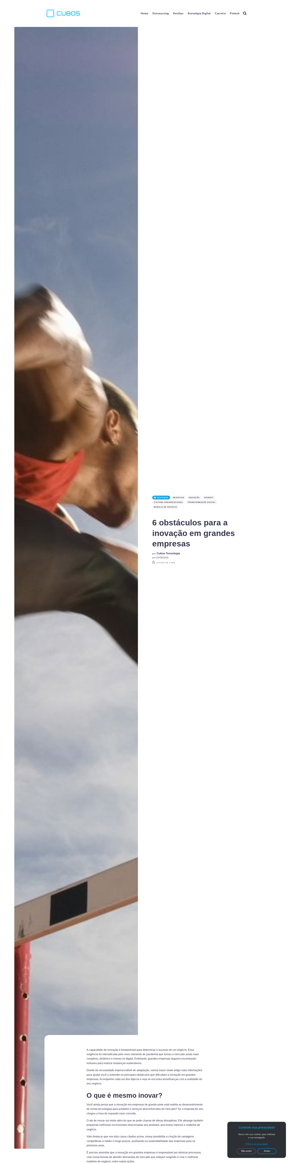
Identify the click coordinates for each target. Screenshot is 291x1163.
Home (144, 13)
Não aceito (246, 1151)
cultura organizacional (168, 502)
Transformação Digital (202, 502)
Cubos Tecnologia (168, 553)
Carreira (220, 13)
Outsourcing (160, 13)
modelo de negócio (165, 507)
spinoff (209, 497)
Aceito (267, 1151)
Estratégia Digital (199, 13)
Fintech (235, 13)
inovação (194, 497)
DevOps (178, 13)
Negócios (178, 497)
